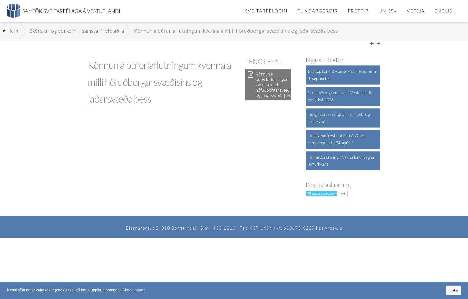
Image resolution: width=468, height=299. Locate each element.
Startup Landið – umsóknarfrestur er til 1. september (342, 75)
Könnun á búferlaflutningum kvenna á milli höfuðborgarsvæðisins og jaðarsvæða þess (236, 31)
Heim (13, 31)
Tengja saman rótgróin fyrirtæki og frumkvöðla (339, 118)
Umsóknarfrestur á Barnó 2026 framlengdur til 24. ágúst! (336, 139)
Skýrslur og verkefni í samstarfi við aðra (76, 31)
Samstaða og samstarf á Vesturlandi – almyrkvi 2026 (341, 96)
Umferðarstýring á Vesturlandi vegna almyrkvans (341, 161)
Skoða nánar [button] (133, 290)
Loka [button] (453, 290)
